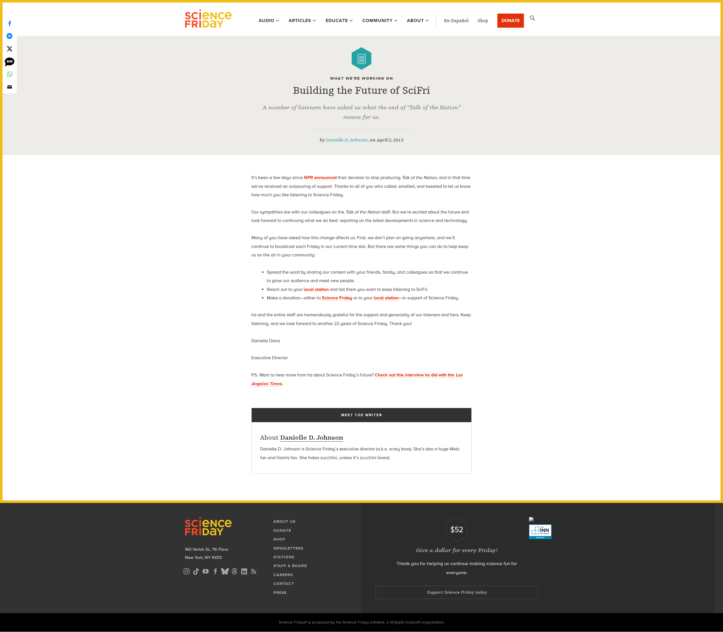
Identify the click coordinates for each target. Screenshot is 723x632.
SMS (10, 61)
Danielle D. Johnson (347, 140)
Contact (283, 583)
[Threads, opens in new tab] (234, 570)
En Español (456, 20)
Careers (283, 574)
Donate (511, 20)
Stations (283, 557)
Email (10, 86)
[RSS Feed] (253, 570)
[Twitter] (10, 48)
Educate (337, 20)
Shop (483, 20)
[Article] (361, 58)
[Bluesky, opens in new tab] (225, 570)
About (415, 20)
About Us (284, 521)
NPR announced (320, 177)
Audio (266, 20)
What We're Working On (361, 78)
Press (280, 592)
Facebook (10, 23)
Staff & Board (290, 565)
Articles (300, 20)
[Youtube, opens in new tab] (205, 570)
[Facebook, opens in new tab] (215, 570)
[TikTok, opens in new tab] (196, 570)
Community (377, 20)
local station (316, 289)
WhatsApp (10, 74)
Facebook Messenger (10, 36)
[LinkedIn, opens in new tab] (244, 570)
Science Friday (208, 19)
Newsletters (288, 548)
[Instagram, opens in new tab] (186, 570)
